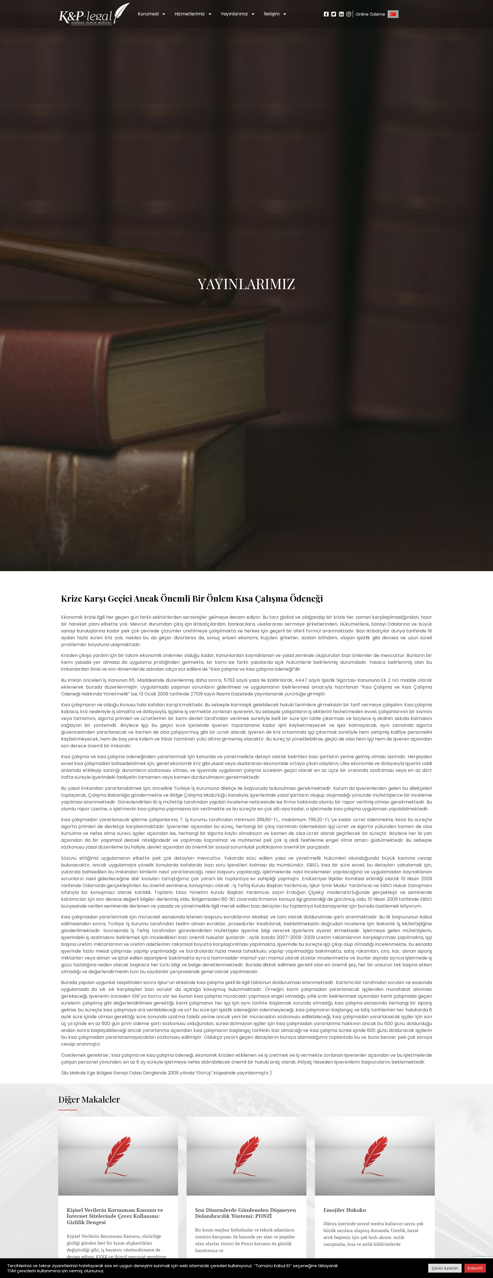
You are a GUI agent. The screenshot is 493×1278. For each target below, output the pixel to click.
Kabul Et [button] (475, 1268)
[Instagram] (349, 14)
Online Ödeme (370, 14)
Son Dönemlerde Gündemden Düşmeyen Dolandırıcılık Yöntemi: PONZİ (245, 1213)
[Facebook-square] (326, 14)
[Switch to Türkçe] (393, 14)
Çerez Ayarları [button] (445, 1268)
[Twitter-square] (334, 14)
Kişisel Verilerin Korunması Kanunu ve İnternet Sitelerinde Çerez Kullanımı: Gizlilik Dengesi (115, 1216)
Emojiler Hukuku (345, 1210)
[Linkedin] (341, 14)
